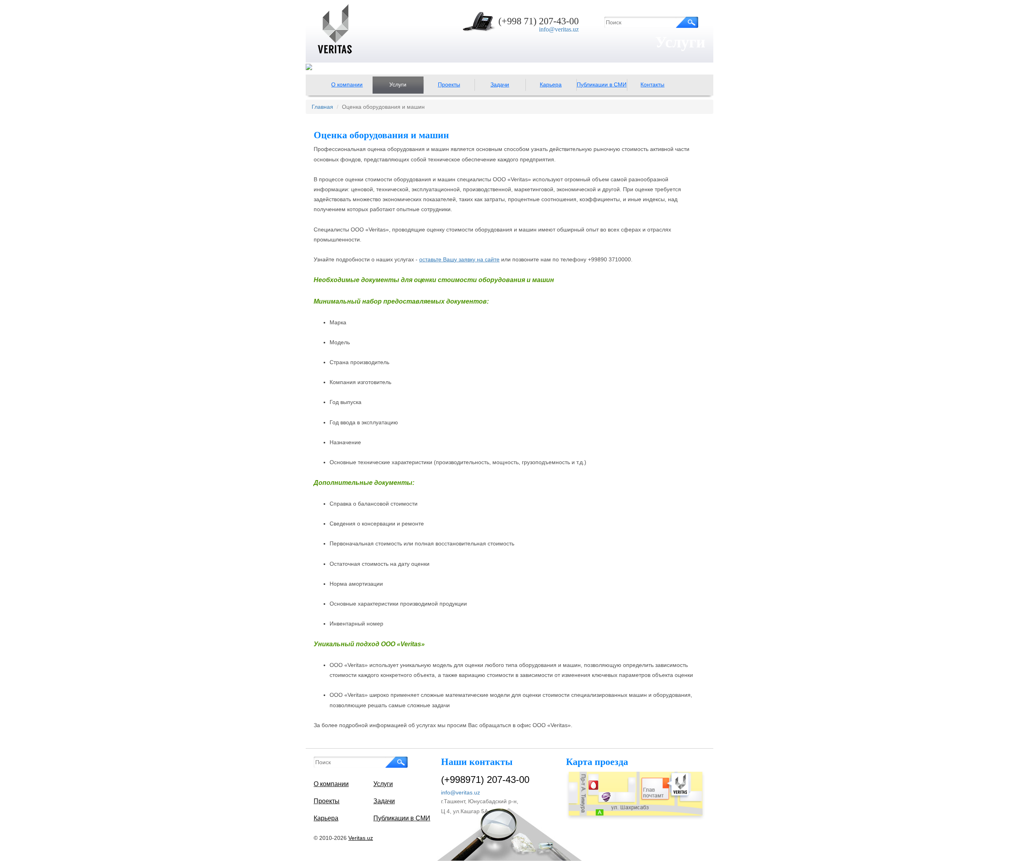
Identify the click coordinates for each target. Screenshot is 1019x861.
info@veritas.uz (559, 29)
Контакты (652, 84)
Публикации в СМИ (602, 84)
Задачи (499, 84)
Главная (322, 107)
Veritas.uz (360, 838)
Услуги (397, 84)
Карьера (551, 84)
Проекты (449, 84)
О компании (347, 84)
